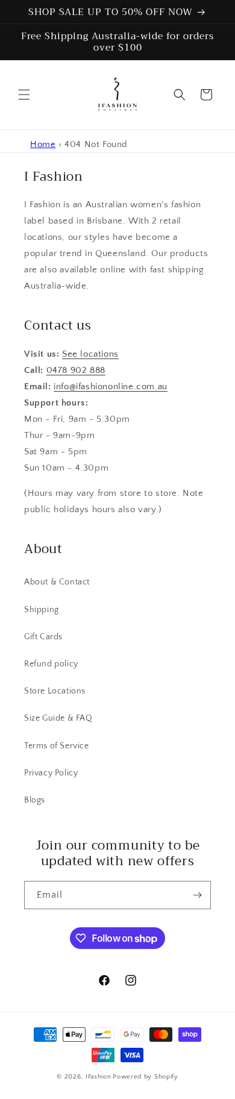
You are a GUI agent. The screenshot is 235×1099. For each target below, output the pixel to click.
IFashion (98, 1076)
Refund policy (51, 664)
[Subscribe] (197, 895)
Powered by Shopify (145, 1076)
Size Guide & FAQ (58, 718)
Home (42, 144)
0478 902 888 (75, 370)
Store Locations (55, 691)
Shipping (41, 610)
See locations (90, 354)
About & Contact (57, 582)
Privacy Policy (51, 773)
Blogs (34, 800)
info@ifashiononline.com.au (111, 386)
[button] (24, 94)
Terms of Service (56, 746)
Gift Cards (43, 637)
